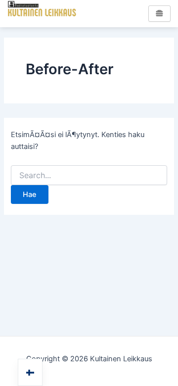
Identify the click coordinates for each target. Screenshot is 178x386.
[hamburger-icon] (159, 13)
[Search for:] (89, 175)
